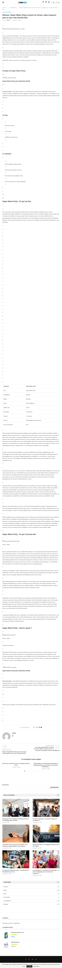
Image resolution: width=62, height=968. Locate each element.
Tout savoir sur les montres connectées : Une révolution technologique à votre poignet (15, 845)
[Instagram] (29, 959)
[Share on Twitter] (37, 727)
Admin (8, 20)
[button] (4, 767)
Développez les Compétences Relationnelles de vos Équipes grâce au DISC (15, 819)
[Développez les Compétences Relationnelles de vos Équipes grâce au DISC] (15, 808)
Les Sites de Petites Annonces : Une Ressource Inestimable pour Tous (15, 871)
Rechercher (5, 784)
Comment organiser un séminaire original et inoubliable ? (45, 819)
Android (32, 886)
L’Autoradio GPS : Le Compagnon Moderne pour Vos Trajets (46, 845)
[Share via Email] (41, 727)
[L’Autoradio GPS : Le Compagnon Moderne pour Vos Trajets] (46, 834)
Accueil (4, 7)
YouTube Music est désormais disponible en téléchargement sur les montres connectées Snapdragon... (46, 765)
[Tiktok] (35, 959)
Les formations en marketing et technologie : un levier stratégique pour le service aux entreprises (46, 872)
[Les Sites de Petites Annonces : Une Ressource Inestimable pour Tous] (15, 859)
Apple (32, 890)
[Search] (51, 2)
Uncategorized (12, 7)
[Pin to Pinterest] (39, 727)
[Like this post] (34, 727)
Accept (29, 966)
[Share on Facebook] (36, 727)
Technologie (32, 897)
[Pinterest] (32, 959)
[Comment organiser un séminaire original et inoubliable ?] (46, 808)
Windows (32, 904)
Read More (36, 966)
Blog (32, 893)
